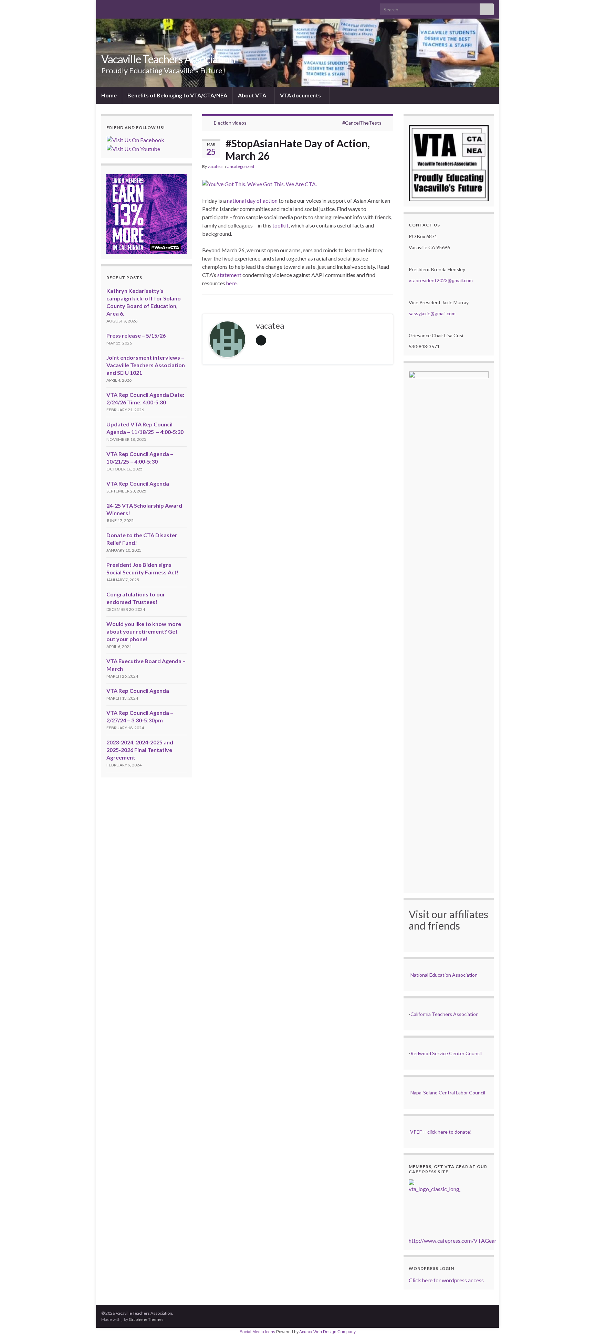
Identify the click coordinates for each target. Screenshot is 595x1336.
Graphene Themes (146, 1319)
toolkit (280, 225)
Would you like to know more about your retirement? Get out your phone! (143, 631)
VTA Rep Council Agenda (137, 483)
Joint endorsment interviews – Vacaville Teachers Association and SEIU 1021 (145, 365)
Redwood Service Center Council (446, 1053)
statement (229, 275)
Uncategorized (240, 166)
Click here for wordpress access (446, 1280)
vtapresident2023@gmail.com (441, 280)
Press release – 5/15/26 (136, 335)
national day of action (252, 200)
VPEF (416, 1132)
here (231, 283)
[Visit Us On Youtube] (133, 148)
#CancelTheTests (362, 123)
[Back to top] (579, 1320)
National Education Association (444, 975)
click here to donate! (449, 1132)
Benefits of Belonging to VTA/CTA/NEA (177, 95)
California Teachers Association (444, 1014)
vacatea (215, 166)
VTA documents (301, 95)
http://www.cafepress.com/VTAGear (453, 1240)
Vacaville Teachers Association (168, 59)
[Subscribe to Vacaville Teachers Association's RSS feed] (104, 7)
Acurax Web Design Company (327, 1331)
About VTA (252, 95)
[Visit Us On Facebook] (135, 139)
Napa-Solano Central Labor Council (447, 1092)
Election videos (230, 123)
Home (109, 95)
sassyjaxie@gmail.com (432, 313)
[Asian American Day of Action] (259, 182)
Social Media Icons (257, 1331)
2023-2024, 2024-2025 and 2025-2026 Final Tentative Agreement (139, 750)
